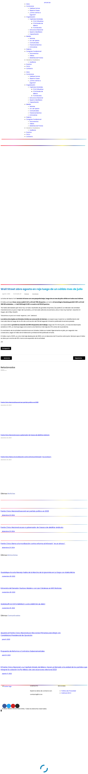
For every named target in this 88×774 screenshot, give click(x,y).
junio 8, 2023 (6, 639)
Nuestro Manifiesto (36, 32)
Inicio (28, 4)
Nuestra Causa (35, 10)
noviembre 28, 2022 (8, 592)
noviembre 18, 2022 (8, 608)
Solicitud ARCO (66, 693)
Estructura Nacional (36, 30)
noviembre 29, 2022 (8, 576)
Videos (32, 56)
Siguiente (78, 358)
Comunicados (34, 43)
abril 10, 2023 (6, 655)
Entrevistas (33, 47)
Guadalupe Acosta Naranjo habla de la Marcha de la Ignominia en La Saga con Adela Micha (38, 572)
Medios (28, 36)
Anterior (7, 358)
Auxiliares (33, 62)
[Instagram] (17, 706)
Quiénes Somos (35, 8)
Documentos (34, 53)
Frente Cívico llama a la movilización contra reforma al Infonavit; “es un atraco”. (26, 457)
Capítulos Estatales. (36, 19)
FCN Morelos (37, 28)
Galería (28, 49)
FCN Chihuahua (38, 21)
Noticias (32, 38)
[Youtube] (13, 706)
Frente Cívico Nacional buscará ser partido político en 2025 (19, 402)
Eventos (29, 64)
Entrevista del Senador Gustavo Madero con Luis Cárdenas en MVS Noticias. (31, 588)
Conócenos (30, 6)
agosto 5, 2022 (7, 674)
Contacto (29, 69)
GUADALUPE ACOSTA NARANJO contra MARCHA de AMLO (23, 604)
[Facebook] (4, 706)
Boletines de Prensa (36, 58)
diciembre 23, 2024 (8, 515)
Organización (30, 17)
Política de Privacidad (68, 691)
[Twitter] (9, 706)
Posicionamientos (36, 45)
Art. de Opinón (34, 41)
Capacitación (34, 34)
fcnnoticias (35, 294)
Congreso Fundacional (33, 51)
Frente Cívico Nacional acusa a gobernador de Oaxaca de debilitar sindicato (25, 435)
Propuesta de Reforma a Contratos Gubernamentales (23, 651)
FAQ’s (28, 66)
